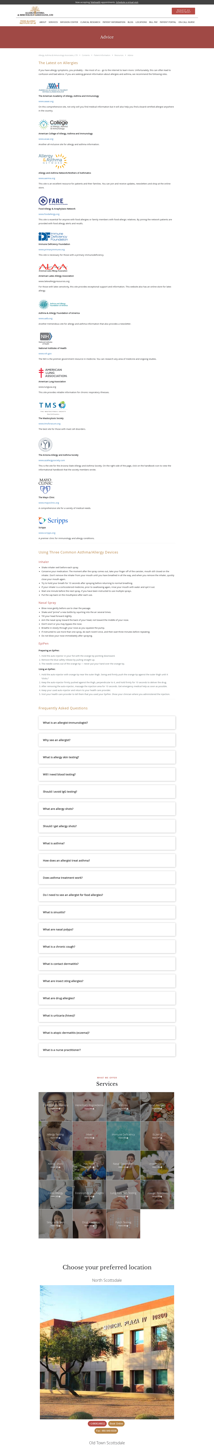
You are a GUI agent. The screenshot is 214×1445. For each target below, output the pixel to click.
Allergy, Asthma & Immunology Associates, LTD (58, 55)
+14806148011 (97, 1423)
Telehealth (95, 2)
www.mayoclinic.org (49, 502)
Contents (86, 55)
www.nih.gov (45, 353)
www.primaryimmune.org (52, 249)
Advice (130, 55)
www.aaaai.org (46, 101)
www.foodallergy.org (49, 214)
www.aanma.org (47, 178)
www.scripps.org (47, 532)
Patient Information (102, 55)
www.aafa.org (45, 318)
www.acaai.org (46, 138)
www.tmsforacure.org (49, 423)
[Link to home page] (31, 11)
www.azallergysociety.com (52, 460)
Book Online (116, 1423)
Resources (119, 55)
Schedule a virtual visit (127, 2)
